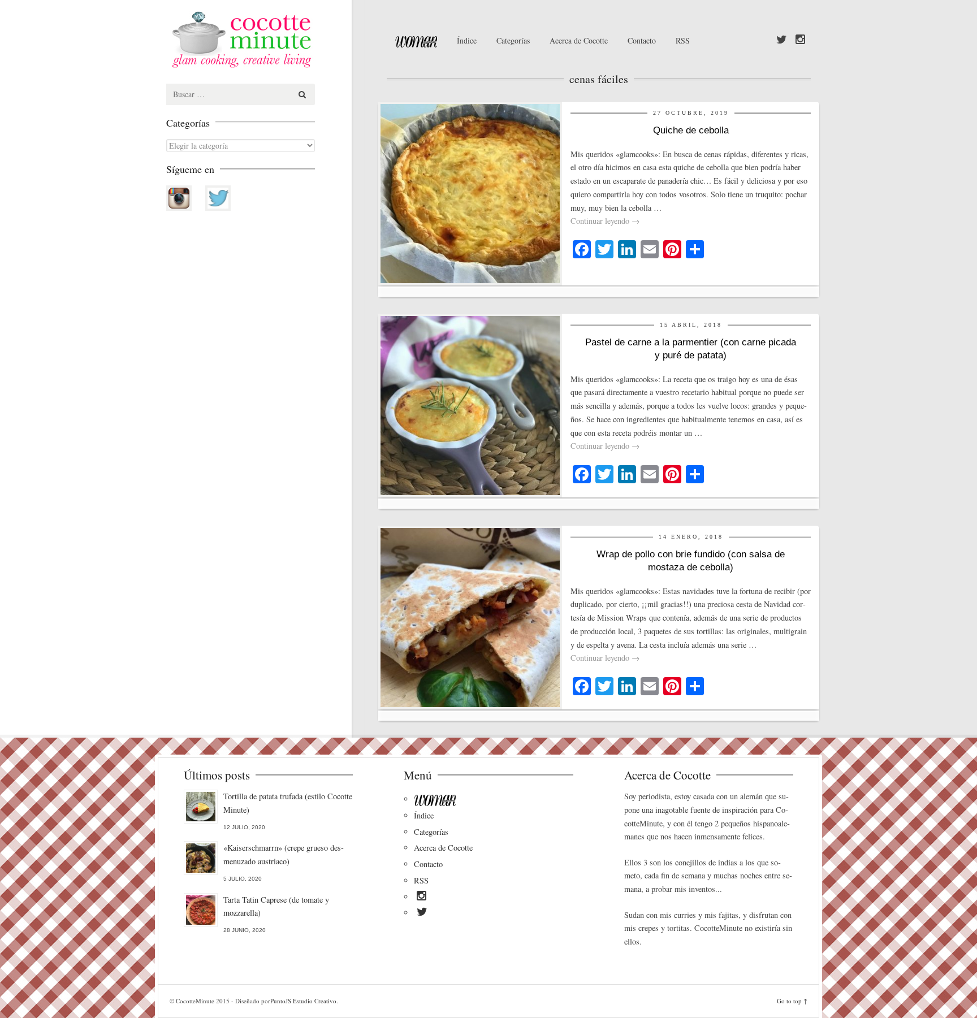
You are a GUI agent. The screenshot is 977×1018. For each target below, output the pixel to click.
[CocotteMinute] (268, 39)
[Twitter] (781, 40)
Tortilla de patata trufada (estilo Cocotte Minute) (287, 803)
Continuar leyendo (604, 220)
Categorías (513, 40)
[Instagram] (800, 40)
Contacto (642, 40)
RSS (683, 40)
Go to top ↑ (792, 1001)
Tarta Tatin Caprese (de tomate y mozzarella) (276, 906)
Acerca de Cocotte (579, 40)
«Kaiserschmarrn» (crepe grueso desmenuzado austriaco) (283, 854)
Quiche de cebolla (691, 130)
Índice (467, 40)
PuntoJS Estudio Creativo (303, 1001)
